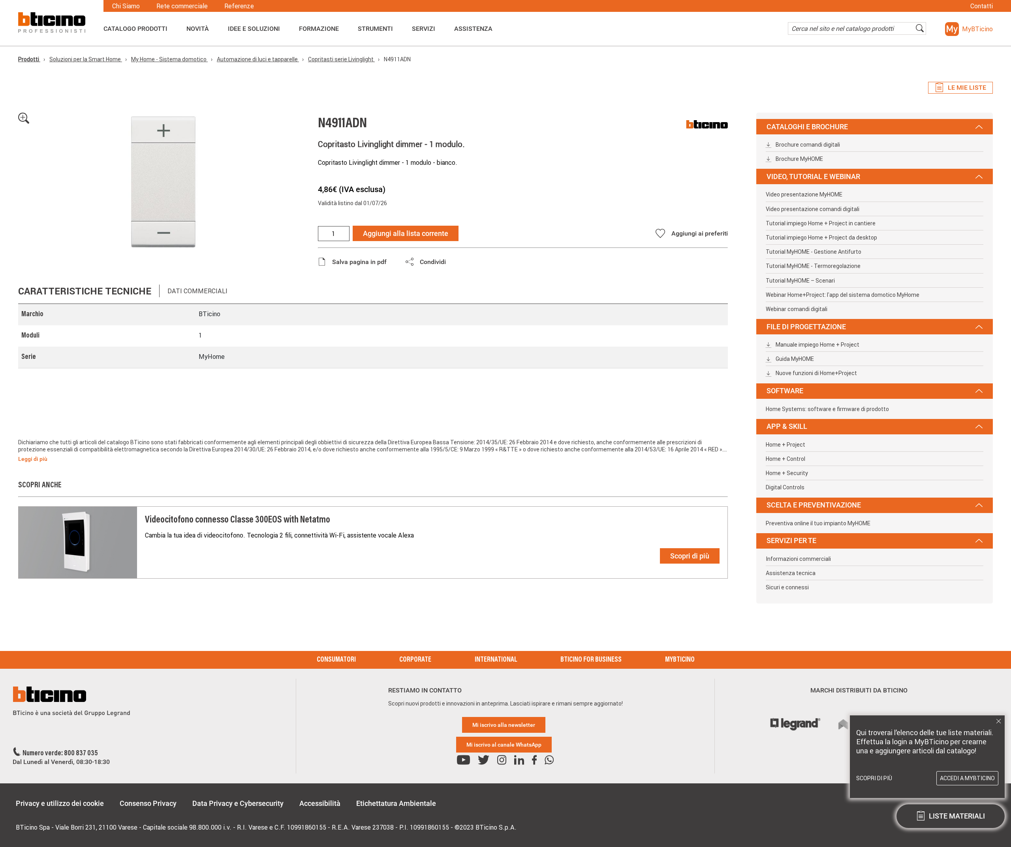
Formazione (319, 29)
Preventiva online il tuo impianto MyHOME (818, 523)
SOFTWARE (785, 391)
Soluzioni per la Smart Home (85, 59)
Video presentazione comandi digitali (812, 209)
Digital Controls (785, 487)
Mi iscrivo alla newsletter (503, 725)
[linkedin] (519, 760)
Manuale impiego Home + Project (816, 344)
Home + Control (785, 458)
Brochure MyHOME (798, 158)
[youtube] (463, 760)
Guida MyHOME (794, 358)
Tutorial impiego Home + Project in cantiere (821, 223)
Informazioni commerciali (798, 558)
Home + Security (787, 473)
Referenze (239, 6)
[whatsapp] (549, 760)
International (496, 660)
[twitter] (483, 760)
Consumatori (336, 660)
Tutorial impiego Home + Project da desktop (821, 237)
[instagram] (501, 760)
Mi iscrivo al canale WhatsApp (503, 744)
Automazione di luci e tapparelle (258, 59)
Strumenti (375, 29)
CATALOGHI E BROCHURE (807, 127)
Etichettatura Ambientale (396, 803)
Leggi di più (32, 459)
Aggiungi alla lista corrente (405, 233)
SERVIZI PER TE (791, 540)
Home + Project (785, 444)
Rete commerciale (182, 6)
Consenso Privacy (148, 803)
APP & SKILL (787, 426)
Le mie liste (967, 87)
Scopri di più (689, 556)
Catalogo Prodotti (135, 29)
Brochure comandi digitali (807, 144)
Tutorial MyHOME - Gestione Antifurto (813, 251)
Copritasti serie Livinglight (341, 59)
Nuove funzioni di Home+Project (815, 373)
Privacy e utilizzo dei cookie (60, 803)
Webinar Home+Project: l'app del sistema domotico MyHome (842, 294)
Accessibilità (319, 803)
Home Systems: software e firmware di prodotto (827, 409)
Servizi (423, 29)
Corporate (415, 660)
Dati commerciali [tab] (197, 291)
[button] (969, 29)
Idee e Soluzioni (254, 29)
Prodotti (29, 59)
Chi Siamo (126, 6)
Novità (197, 29)
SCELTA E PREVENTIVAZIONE (814, 505)
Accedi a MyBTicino (967, 778)
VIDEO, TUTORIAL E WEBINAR (813, 176)
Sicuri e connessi (787, 587)
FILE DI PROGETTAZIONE (806, 327)
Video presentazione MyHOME (804, 194)
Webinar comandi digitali (796, 309)
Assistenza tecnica (791, 573)
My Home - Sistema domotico (169, 59)
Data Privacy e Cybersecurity (238, 803)
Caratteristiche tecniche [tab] (84, 291)
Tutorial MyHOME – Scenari (800, 280)
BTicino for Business (591, 660)
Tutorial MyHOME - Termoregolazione (813, 266)
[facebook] (534, 760)
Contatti (981, 6)
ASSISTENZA (473, 29)
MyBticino (680, 660)
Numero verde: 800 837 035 (60, 753)
